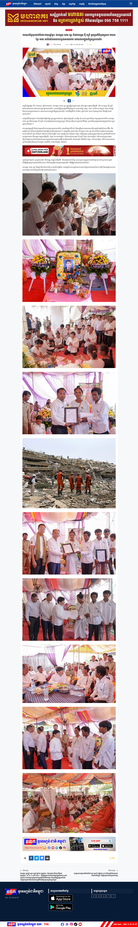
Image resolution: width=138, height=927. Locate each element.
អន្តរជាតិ (48, 4)
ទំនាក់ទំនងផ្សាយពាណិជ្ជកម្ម (97, 4)
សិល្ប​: (56, 4)
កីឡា (63, 4)
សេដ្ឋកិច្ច (82, 4)
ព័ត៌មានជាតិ (37, 4)
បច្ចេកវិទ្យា (72, 4)
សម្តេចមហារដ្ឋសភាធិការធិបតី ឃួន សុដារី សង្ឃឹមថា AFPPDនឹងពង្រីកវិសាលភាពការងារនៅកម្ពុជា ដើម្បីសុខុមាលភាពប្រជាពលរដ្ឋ (96, 874)
